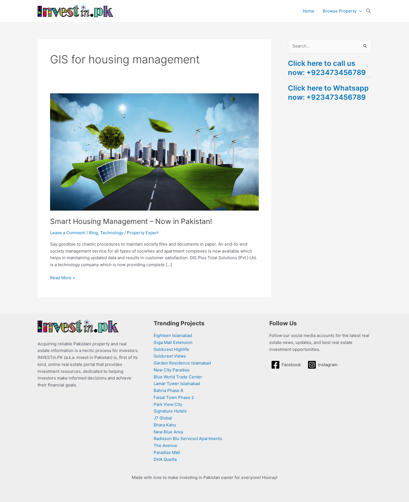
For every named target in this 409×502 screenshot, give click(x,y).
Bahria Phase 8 (168, 390)
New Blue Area (168, 431)
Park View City (168, 404)
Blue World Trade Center (178, 376)
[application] (359, 11)
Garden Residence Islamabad (182, 363)
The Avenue (165, 445)
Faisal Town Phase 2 (174, 397)
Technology (111, 232)
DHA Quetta (165, 459)
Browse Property (339, 11)
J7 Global (163, 418)
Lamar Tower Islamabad (177, 383)
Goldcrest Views (170, 356)
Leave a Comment (67, 232)
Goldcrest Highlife (171, 349)
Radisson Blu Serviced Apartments (188, 438)
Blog (93, 232)
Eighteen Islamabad (173, 335)
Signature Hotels (170, 411)
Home (308, 11)
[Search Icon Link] (368, 11)
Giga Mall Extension (173, 342)
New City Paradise (172, 370)
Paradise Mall (167, 452)
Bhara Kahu (165, 425)
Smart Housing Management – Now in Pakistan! (131, 221)
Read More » (62, 277)
